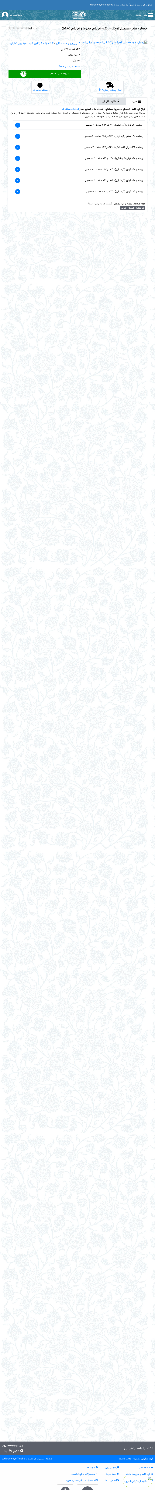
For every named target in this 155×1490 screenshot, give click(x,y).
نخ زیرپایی (110, 1468)
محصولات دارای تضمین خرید (80, 1480)
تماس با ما (110, 1480)
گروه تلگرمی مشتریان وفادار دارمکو (136, 1459)
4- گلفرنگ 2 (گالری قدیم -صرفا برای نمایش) (31, 43)
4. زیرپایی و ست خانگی (68, 43)
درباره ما (91, 1468)
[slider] (18, 28)
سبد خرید (111, 1474)
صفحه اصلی (144, 1468)
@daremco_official (12, 1459)
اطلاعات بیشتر (71, 109)
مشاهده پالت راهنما (70, 67)
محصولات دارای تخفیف (83, 1474)
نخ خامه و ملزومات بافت (138, 1474)
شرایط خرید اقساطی (59, 74)
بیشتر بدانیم (41, 90)
